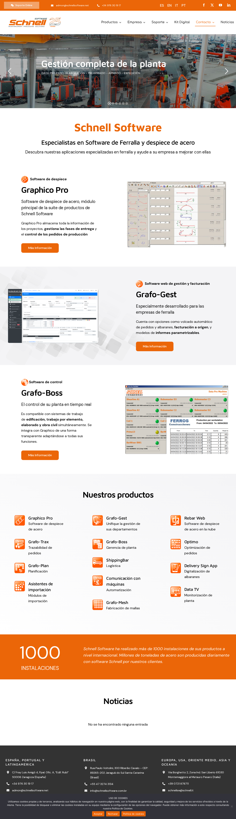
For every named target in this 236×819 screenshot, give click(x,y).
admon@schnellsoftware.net (30, 790)
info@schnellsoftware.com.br (108, 791)
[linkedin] (228, 5)
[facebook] (204, 5)
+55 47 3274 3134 (101, 784)
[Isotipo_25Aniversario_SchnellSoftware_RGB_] (35, 15)
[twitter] (212, 5)
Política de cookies (133, 813)
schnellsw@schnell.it (180, 790)
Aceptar (98, 813)
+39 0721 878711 (178, 783)
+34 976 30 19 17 (23, 783)
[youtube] (220, 5)
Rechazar (113, 813)
